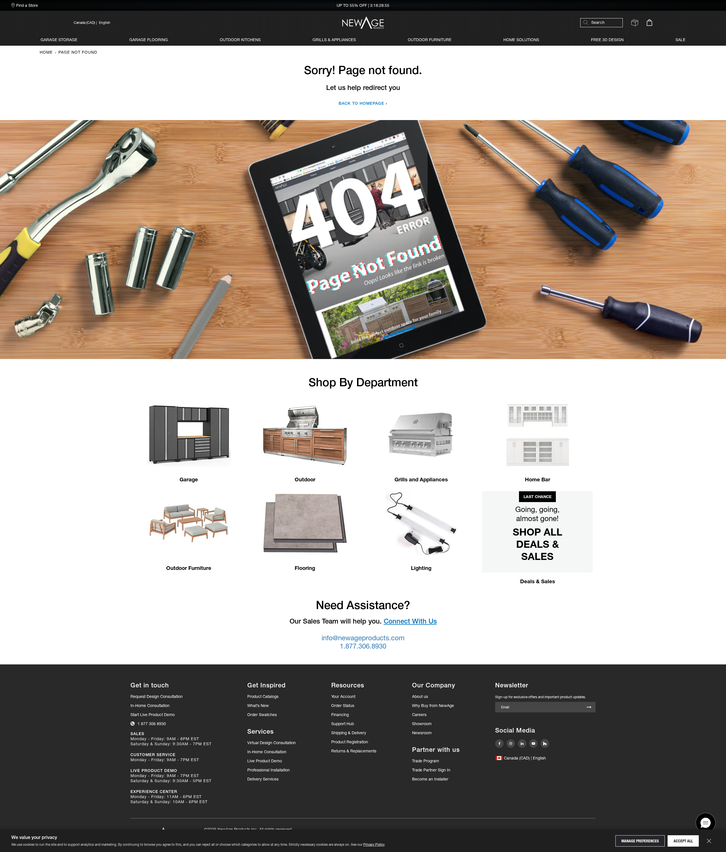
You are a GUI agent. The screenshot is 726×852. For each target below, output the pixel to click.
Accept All (683, 840)
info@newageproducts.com (363, 638)
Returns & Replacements (353, 751)
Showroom (422, 723)
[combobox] (604, 22)
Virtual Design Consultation (271, 742)
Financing (340, 714)
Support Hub (342, 723)
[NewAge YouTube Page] (533, 743)
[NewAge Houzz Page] (545, 743)
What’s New (258, 705)
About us (420, 696)
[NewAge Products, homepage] (363, 22)
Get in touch (149, 685)
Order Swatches (262, 714)
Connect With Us (410, 621)
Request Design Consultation (156, 696)
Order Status (342, 705)
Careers (419, 714)
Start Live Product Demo (152, 714)
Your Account (343, 696)
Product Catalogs (262, 696)
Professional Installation (268, 770)
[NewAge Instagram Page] (510, 743)
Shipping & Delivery (348, 732)
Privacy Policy (373, 844)
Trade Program (425, 760)
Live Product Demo (264, 760)
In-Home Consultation (150, 705)
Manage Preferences (640, 840)
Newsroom (422, 732)
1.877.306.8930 (363, 646)
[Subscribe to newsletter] (589, 708)
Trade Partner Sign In (431, 770)
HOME (46, 52)
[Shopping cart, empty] (649, 22)
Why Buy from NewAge (433, 705)
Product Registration (349, 741)
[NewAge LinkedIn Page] (522, 743)
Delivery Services (262, 779)
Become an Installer (430, 779)
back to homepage (361, 103)
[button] (160, 22)
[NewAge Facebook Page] (499, 743)
